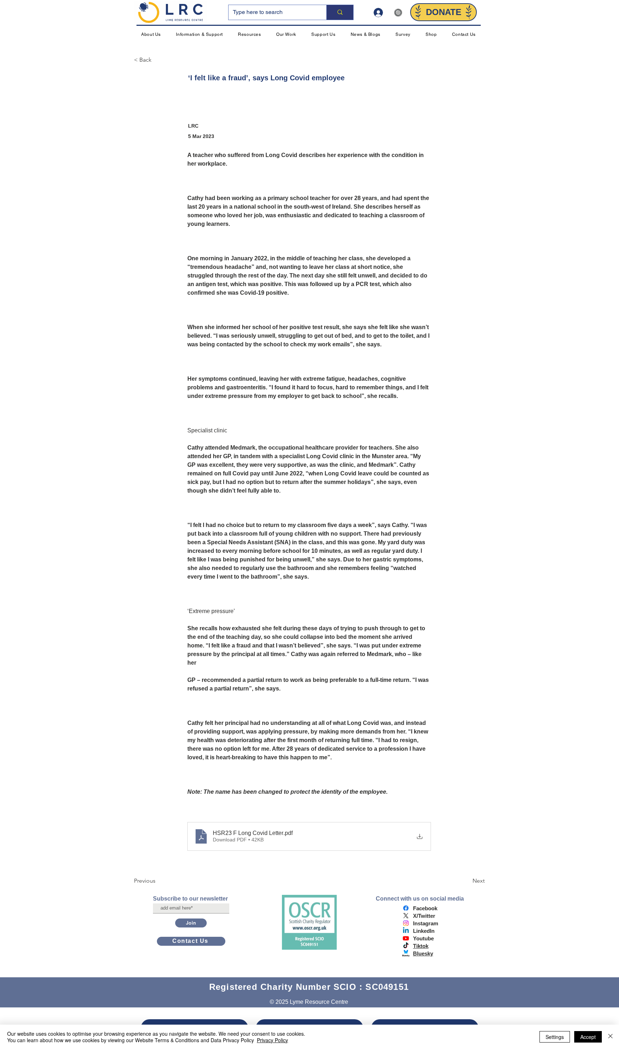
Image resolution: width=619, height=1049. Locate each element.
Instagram (425, 923)
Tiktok (420, 946)
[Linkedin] (405, 930)
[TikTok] (405, 945)
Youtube (423, 938)
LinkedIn (424, 931)
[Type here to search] (339, 12)
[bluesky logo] (405, 953)
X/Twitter (424, 916)
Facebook (425, 908)
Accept (588, 1036)
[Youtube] (405, 938)
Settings (555, 1036)
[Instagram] (405, 923)
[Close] (610, 1036)
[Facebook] (405, 908)
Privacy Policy (272, 1040)
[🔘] (381, 12)
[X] (405, 915)
